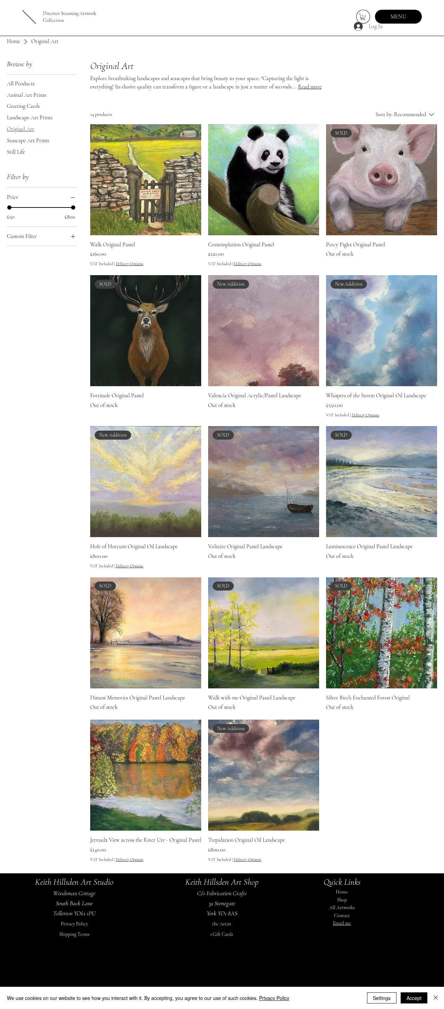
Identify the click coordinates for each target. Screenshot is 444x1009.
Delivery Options (129, 263)
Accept (414, 997)
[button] (363, 17)
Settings (382, 997)
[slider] (9, 207)
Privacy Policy (74, 924)
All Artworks (342, 907)
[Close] (436, 997)
